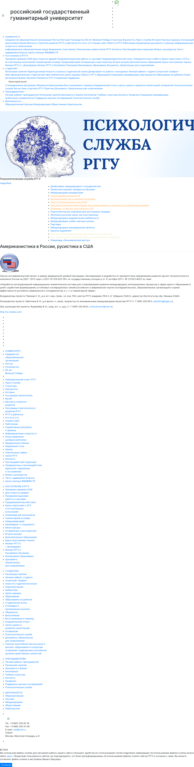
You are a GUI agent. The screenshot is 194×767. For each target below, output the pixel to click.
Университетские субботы (147, 59)
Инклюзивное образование (92, 65)
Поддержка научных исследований (53, 98)
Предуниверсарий (71, 62)
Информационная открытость (21, 433)
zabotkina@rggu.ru (162, 301)
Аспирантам (167, 85)
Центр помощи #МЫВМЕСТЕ (43, 52)
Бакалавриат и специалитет (20, 524)
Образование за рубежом (170, 74)
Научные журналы (171, 39)
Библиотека (57, 74)
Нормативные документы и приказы (155, 43)
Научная (28, 104)
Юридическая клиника (17, 443)
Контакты (117, 49)
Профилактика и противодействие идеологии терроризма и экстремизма (23, 468)
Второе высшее (121, 62)
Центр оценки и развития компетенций (139, 85)
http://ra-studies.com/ (11, 312)
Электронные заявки (88, 49)
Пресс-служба (143, 39)
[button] (14, 148)
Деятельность (13, 101)
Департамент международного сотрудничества (76, 186)
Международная (42, 104)
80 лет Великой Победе (97, 39)
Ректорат (65, 39)
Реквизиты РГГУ (45, 78)
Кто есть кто (85, 43)
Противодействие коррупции (138, 49)
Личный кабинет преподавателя (22, 94)
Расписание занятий (16, 71)
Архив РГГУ (105, 49)
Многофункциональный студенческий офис (28, 74)
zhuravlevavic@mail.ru (100, 306)
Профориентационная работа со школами (79, 59)
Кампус (72, 49)
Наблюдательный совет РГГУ (20, 379)
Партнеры (56, 224)
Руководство (78, 39)
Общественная (59, 104)
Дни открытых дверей (44, 59)
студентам (11, 68)
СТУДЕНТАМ (11, 571)
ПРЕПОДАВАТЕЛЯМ (15, 658)
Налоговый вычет (17, 81)
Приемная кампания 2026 (18, 59)
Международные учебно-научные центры (72, 221)
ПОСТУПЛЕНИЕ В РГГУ (17, 486)
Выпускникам (56, 85)
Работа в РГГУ (114, 43)
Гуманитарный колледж (48, 62)
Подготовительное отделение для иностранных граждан (80, 211)
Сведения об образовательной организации (28, 39)
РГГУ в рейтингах (68, 43)
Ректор (56, 39)
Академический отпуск (105, 85)
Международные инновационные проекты (73, 227)
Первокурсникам (36, 71)
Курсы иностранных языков (176, 62)
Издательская (74, 104)
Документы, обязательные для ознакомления (130, 65)
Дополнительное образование (145, 62)
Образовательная (14, 104)
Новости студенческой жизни (21, 583)
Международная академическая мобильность (75, 218)
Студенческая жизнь (16, 602)
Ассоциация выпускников (18, 395)
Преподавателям (14, 91)
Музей (23, 43)
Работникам (129, 43)
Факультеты (129, 39)
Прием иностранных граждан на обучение (73, 189)
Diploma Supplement (61, 230)
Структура (116, 39)
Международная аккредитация (67, 192)
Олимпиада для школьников (20, 515)
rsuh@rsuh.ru (19, 729)
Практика (49, 88)
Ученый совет (99, 43)
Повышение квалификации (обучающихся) (133, 74)
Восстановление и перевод (78, 85)
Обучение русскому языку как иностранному (74, 214)
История (156, 39)
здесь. (10, 756)
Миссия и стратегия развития (42, 43)
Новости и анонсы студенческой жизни (67, 71)
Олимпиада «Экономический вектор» (70, 240)
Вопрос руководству (165, 49)
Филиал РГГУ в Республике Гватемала (57, 65)
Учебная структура (107, 94)
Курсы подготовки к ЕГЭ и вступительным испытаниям (18, 508)
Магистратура (12, 527)
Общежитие (42, 85)
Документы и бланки (72, 94)
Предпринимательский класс (117, 59)
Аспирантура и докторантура (96, 62)
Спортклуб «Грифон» (168, 71)
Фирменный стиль (58, 49)
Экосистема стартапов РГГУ (29, 88)
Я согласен (6, 765)
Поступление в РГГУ (16, 55)
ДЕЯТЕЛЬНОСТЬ (13, 692)
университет (12, 36)
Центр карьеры (73, 74)
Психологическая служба (86, 98)
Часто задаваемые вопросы (20, 478)
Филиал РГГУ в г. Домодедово (21, 65)
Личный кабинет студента (142, 71)
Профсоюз (134, 94)
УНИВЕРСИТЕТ (13, 351)
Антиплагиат (90, 94)
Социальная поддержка (66, 78)
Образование (103, 74)
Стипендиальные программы (20, 85)
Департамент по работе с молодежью (108, 71)
